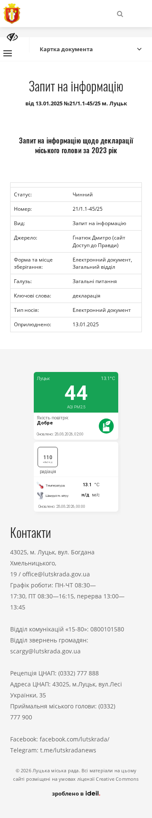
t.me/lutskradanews (68, 750)
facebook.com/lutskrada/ (74, 739)
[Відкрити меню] (7, 53)
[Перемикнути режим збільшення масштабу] (12, 37)
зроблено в (68, 793)
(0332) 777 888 (78, 673)
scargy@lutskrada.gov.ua (45, 651)
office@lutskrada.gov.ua (56, 574)
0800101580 (107, 629)
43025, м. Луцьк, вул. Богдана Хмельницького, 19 (52, 563)
